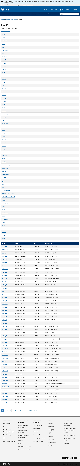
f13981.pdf (5, 345)
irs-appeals (5, 219)
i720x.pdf (4, 361)
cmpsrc (4, 34)
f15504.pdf (5, 304)
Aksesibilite (73, 464)
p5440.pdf (4, 342)
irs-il (3, 85)
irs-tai (3, 133)
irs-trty (4, 146)
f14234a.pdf (5, 380)
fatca (3, 44)
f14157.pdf (5, 250)
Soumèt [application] (5, 14)
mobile (4, 162)
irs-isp (3, 92)
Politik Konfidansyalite (63, 464)
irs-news (4, 101)
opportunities (5, 174)
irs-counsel (5, 203)
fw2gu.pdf (4, 294)
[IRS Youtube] (75, 458)
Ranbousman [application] (19, 14)
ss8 (3, 184)
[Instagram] (69, 458)
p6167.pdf (4, 377)
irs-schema (5, 123)
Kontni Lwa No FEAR (23, 447)
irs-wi (3, 216)
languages (4, 155)
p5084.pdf (4, 329)
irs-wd (3, 152)
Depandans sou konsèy (24, 450)
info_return (5, 50)
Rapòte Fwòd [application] (49, 14)
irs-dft (3, 72)
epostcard (4, 41)
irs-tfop (4, 139)
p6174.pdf (4, 393)
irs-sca (3, 120)
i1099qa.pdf (5, 383)
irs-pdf (3, 104)
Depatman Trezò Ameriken (68, 424)
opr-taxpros (5, 213)
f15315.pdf (5, 368)
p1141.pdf (4, 320)
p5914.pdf (4, 285)
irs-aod (4, 60)
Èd (40, 9)
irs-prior (4, 111)
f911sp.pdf (5, 278)
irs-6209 (4, 235)
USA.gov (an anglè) (69, 435)
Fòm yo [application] (41, 14)
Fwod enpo (36, 432)
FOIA (19, 443)
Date (16, 243)
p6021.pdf (4, 256)
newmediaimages (6, 165)
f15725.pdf (5, 266)
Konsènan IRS (7, 423)
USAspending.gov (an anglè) (69, 439)
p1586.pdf (4, 275)
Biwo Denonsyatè (38, 441)
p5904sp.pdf (5, 390)
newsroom (5, 168)
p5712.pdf (4, 323)
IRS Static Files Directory (11, 19)
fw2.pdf (4, 291)
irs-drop (4, 76)
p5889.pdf (4, 307)
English (50, 445)
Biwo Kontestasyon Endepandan (23, 436)
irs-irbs (4, 88)
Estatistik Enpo (7, 435)
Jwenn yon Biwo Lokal (9, 441)
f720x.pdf (4, 364)
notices (4, 171)
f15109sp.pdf (5, 387)
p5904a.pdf (5, 371)
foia (3, 47)
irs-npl (3, 222)
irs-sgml (4, 127)
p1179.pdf (4, 262)
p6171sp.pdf (5, 269)
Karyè (4, 427)
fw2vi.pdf (4, 297)
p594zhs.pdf (5, 358)
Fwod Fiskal (36, 435)
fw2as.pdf (4, 301)
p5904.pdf (4, 374)
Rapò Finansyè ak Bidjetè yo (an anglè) (8, 431)
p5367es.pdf (5, 348)
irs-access (4, 57)
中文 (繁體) (51, 430)
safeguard (4, 238)
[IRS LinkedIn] (72, 458)
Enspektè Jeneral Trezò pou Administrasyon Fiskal (70, 430)
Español (50, 423)
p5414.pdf (4, 313)
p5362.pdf (4, 288)
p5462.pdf (4, 310)
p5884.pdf (4, 403)
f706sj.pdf (4, 339)
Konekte (76, 9)
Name (3, 243)
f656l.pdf (4, 352)
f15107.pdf (5, 326)
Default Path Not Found (8, 197)
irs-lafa (4, 95)
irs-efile (4, 79)
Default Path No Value (8, 194)
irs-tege (4, 136)
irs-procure (5, 114)
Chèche (78, 14)
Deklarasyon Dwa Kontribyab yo (23, 426)
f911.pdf (4, 282)
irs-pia (3, 107)
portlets (4, 178)
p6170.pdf (4, 399)
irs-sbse (4, 209)
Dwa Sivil (20, 440)
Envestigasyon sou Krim (39, 438)
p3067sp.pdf (5, 355)
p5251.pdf (4, 246)
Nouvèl (45, 9)
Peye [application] (11, 14)
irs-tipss (4, 143)
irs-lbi (3, 225)
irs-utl (3, 149)
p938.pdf (4, 332)
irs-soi (3, 130)
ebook (3, 37)
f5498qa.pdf (5, 396)
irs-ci (3, 206)
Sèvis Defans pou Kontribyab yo (22, 431)
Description (48, 243)
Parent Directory (5, 31)
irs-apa (4, 63)
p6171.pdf (4, 272)
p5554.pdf (4, 336)
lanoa (3, 158)
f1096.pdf (4, 259)
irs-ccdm (4, 69)
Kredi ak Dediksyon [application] (31, 14)
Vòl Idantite (36, 428)
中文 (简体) (51, 427)
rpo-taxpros (5, 229)
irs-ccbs (4, 66)
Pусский (50, 436)
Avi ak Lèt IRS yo (37, 425)
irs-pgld (4, 232)
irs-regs (4, 117)
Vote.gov (66, 443)
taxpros (4, 200)
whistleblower (6, 190)
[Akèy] (5, 9)
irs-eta (3, 82)
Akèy (2, 19)
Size (35, 243)
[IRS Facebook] (63, 458)
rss (2, 181)
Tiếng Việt (51, 439)
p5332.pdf (4, 317)
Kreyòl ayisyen (54, 9)
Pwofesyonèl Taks (66, 9)
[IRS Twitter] (66, 458)
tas (3, 187)
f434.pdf (4, 253)
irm (3, 53)
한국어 (50, 433)
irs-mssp (4, 98)
